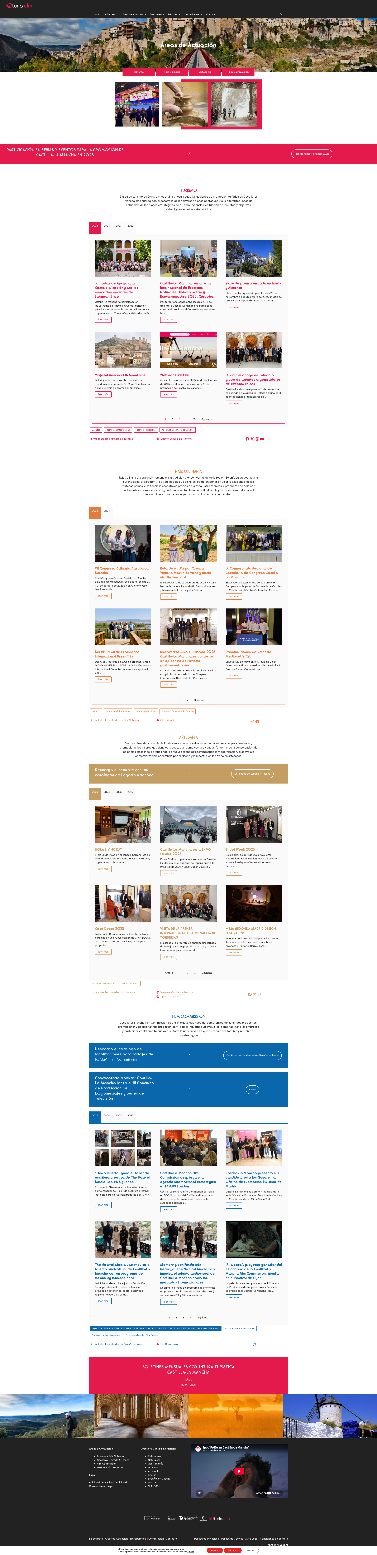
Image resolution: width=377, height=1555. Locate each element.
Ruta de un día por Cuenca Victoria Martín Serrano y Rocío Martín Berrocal (185, 572)
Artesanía (205, 72)
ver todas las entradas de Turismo (113, 438)
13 (194, 419)
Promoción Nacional (146, 429)
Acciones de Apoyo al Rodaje (239, 1328)
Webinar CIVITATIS (174, 375)
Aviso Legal (106, 1486)
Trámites (172, 14)
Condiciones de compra (274, 1538)
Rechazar (232, 1550)
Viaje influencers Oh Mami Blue (120, 375)
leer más (103, 319)
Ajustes (250, 1550)
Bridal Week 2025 (240, 849)
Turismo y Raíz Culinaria (110, 1456)
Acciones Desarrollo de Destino (178, 429)
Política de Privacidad (101, 1482)
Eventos (96, 429)
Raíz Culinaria (172, 72)
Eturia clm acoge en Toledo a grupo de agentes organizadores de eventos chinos (253, 379)
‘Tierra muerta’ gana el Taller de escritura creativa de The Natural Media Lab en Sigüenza (122, 1177)
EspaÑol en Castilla (159, 1478)
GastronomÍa (155, 1463)
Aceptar (214, 1550)
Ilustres (152, 1482)
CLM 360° (153, 1486)
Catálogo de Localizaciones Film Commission (252, 1055)
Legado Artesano (169, 996)
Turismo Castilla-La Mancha (175, 438)
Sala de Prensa (191, 14)
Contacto (211, 14)
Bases (252, 1089)
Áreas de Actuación (133, 14)
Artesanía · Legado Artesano (113, 1460)
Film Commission (238, 72)
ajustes (190, 1551)
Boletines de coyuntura (110, 1467)
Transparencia (157, 14)
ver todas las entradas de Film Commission (118, 1344)
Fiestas (152, 1475)
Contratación (156, 1538)
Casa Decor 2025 (109, 929)
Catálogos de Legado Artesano (252, 773)
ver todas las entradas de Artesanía (114, 992)
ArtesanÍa (153, 1471)
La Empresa (109, 14)
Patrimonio (154, 1456)
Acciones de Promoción (104, 983)
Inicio (97, 14)
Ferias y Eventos (130, 983)
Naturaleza (154, 1460)
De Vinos (153, 1467)
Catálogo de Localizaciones (106, 1335)
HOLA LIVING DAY (108, 849)
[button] (281, 14)
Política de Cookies (232, 1538)
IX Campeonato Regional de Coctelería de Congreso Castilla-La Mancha (252, 572)
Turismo (139, 72)
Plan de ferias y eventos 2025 (312, 153)
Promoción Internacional (118, 429)
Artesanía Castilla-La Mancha (176, 992)
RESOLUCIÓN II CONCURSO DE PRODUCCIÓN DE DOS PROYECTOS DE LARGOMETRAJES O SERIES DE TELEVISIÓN (155, 1328)
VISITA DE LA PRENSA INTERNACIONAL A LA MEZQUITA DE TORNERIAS (188, 933)
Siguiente (206, 419)
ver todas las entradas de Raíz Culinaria (116, 720)
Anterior (170, 972)
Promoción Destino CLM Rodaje (142, 1335)
